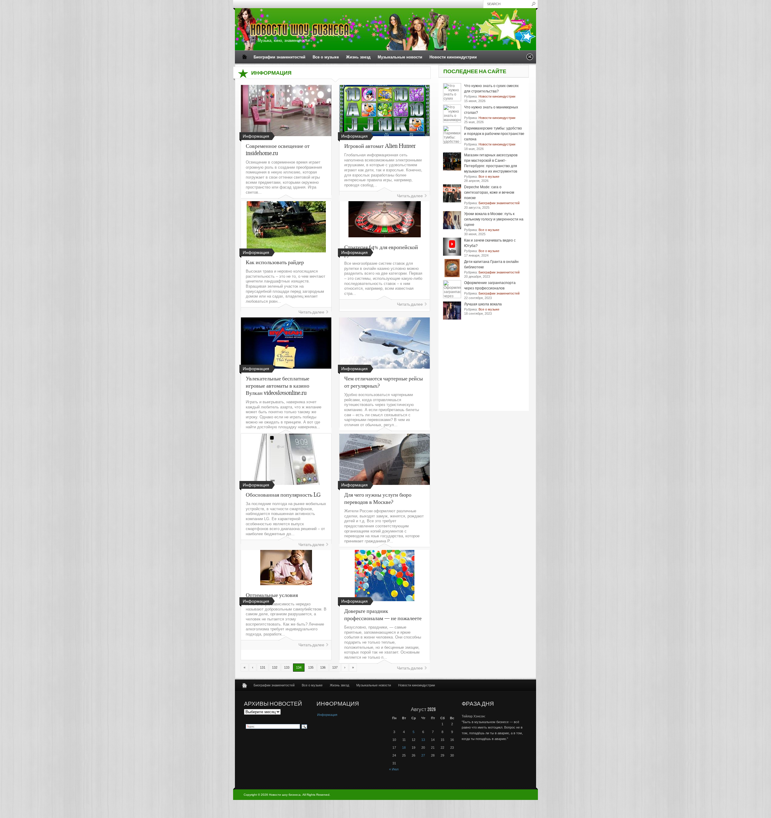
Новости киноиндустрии (453, 57)
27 (423, 755)
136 (323, 667)
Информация (327, 715)
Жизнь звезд (358, 57)
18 (404, 747)
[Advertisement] (484, 373)
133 (286, 667)
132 (274, 667)
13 (423, 740)
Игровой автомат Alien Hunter (380, 145)
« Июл (393, 769)
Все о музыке (326, 57)
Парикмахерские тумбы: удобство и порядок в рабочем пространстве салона (494, 133)
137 (335, 667)
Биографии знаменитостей (279, 57)
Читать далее (410, 195)
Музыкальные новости (400, 57)
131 (262, 667)
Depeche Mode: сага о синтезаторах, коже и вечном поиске (489, 192)
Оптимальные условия (272, 595)
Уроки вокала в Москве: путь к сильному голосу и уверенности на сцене (493, 219)
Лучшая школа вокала (483, 304)
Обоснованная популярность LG (283, 494)
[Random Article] (529, 58)
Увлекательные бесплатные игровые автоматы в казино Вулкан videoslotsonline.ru (277, 385)
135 (311, 667)
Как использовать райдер (275, 262)
